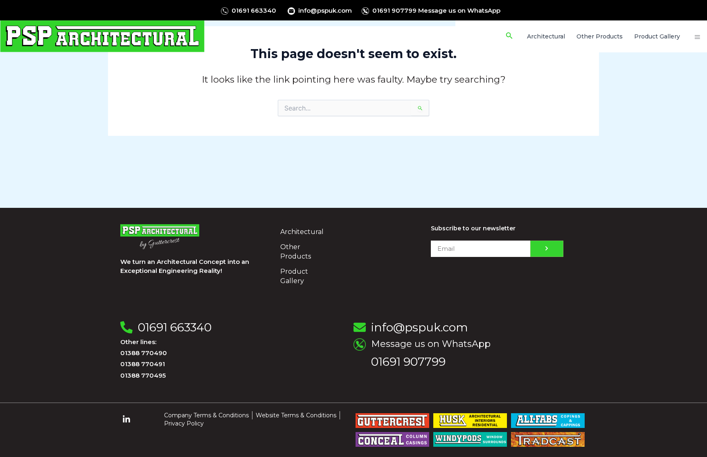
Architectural (302, 232)
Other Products (295, 251)
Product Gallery (294, 276)
